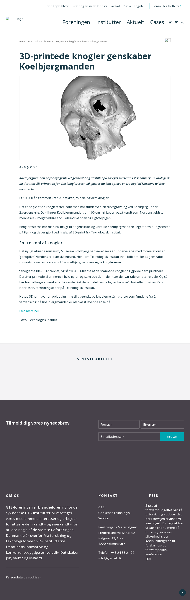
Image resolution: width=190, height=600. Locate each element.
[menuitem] (57, 6)
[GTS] (18, 22)
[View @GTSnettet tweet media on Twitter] (148, 558)
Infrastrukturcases (44, 41)
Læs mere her (29, 311)
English (138, 6)
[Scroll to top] (182, 592)
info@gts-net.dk (110, 558)
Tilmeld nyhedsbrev (56, 6)
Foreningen (76, 21)
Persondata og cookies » (23, 577)
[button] (171, 22)
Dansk (127, 6)
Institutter (108, 21)
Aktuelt (135, 21)
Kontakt (115, 6)
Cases (157, 21)
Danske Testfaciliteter (166, 6)
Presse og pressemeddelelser (89, 6)
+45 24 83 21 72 (122, 552)
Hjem (22, 41)
